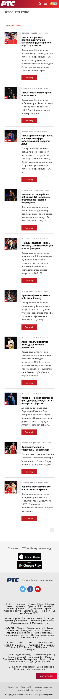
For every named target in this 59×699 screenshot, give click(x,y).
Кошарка (29, 618)
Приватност (13, 687)
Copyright (26, 687)
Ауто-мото (48, 620)
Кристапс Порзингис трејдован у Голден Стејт (35, 448)
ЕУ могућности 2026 (38, 611)
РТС (8, 666)
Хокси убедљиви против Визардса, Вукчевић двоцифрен (34, 344)
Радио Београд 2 (44, 654)
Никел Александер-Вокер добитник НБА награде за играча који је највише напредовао (35, 198)
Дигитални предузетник (16, 635)
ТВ (6, 642)
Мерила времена (15, 608)
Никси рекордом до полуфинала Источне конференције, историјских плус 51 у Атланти (36, 41)
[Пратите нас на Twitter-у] (23, 589)
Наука (36, 632)
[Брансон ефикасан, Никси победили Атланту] (11, 296)
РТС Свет (42, 642)
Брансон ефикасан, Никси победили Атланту (35, 297)
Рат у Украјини (34, 608)
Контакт (16, 666)
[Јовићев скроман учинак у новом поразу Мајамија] (11, 487)
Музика (49, 628)
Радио (9, 654)
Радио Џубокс (47, 659)
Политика (20, 604)
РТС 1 (13, 642)
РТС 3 (31, 642)
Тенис (40, 618)
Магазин (10, 628)
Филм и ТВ (24, 632)
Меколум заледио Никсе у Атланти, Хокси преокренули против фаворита (37, 245)
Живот (20, 628)
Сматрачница (31, 610)
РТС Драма (18, 644)
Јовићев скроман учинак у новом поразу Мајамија (36, 488)
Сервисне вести (12, 610)
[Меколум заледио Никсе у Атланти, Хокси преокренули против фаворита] (11, 244)
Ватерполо (22, 620)
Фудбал (17, 618)
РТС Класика (48, 644)
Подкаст (45, 610)
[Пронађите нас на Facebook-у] (30, 589)
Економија (45, 606)
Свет (41, 604)
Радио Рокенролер (27, 659)
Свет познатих (42, 630)
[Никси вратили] (11, 136)
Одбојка (50, 618)
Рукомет (8, 620)
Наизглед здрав (29, 637)
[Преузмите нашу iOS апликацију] (29, 556)
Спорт (7, 618)
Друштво (32, 606)
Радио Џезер (34, 661)
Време (48, 608)
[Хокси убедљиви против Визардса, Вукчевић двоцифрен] (11, 343)
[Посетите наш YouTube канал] (38, 589)
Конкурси (19, 669)
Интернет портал (36, 669)
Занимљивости (35, 628)
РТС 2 (22, 642)
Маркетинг (28, 666)
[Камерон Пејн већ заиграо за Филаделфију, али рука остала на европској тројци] (11, 399)
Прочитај (29, 77)
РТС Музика (40, 647)
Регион (32, 604)
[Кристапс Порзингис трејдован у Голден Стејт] (11, 448)
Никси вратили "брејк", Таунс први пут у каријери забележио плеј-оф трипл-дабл (37, 139)
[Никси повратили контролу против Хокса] (11, 93)
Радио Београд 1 (23, 654)
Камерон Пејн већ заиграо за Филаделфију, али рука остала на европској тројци (37, 400)
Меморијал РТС (40, 623)
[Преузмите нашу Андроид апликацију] (29, 565)
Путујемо (27, 630)
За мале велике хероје (42, 635)
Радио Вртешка (16, 661)
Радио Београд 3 (17, 657)
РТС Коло (11, 647)
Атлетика (35, 620)
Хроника (20, 606)
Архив (47, 661)
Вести (9, 604)
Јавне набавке (44, 666)
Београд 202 (35, 657)
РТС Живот (32, 644)
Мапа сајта (46, 676)
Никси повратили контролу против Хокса (36, 94)
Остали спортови (20, 623)
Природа (47, 632)
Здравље (11, 632)
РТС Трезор (25, 647)
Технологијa (14, 630)
